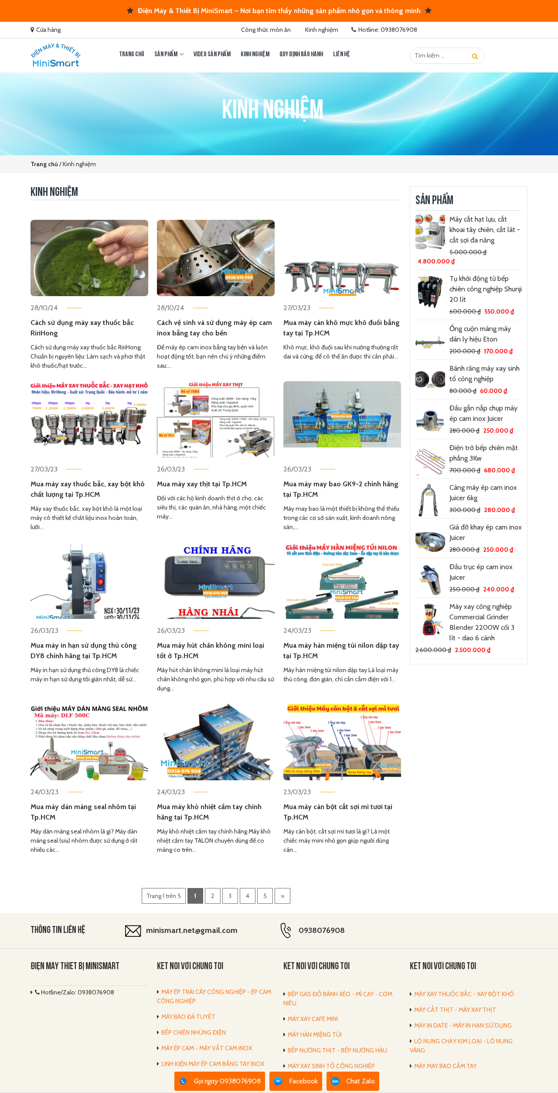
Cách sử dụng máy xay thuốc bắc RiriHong (82, 327)
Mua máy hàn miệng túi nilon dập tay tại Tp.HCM (341, 650)
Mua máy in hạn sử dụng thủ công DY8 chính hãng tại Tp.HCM (84, 650)
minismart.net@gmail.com (192, 930)
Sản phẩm (165, 54)
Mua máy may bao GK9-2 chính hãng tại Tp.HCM (340, 489)
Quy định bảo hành (301, 54)
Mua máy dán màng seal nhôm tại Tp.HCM (83, 812)
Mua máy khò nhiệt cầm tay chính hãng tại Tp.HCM (209, 812)
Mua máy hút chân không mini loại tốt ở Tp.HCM (210, 650)
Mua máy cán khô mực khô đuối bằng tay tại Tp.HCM (341, 327)
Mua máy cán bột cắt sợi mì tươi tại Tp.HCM (337, 812)
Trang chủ (131, 54)
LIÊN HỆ (341, 54)
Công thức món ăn (266, 30)
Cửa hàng (48, 30)
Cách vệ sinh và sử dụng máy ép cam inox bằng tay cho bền (214, 327)
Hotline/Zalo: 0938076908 (77, 992)
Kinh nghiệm (321, 30)
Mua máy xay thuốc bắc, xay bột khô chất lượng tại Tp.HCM (88, 489)
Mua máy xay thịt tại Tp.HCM (202, 484)
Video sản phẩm (212, 54)
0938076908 (322, 930)
